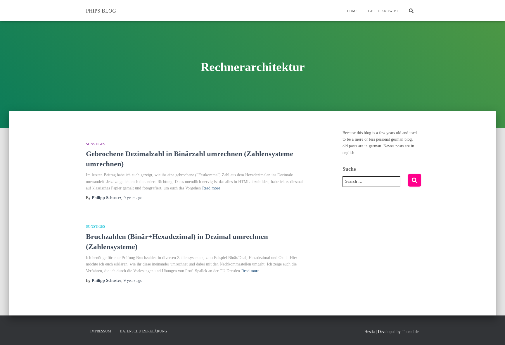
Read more (211, 188)
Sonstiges (95, 144)
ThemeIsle (410, 332)
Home (351, 11)
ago (133, 198)
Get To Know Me (383, 11)
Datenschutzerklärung (143, 331)
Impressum (100, 331)
